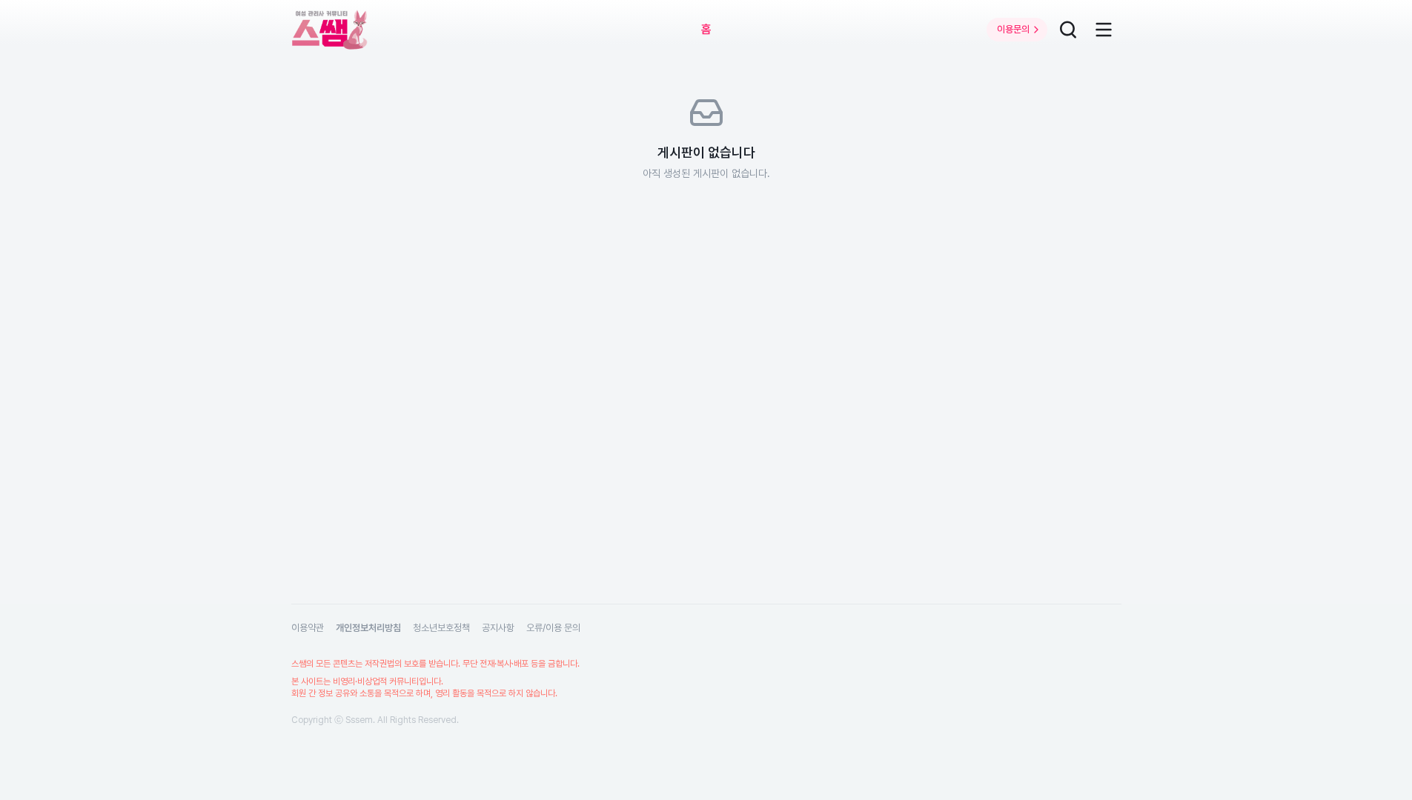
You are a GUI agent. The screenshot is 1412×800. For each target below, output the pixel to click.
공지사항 (498, 627)
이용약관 (307, 627)
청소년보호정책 (441, 627)
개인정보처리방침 (368, 627)
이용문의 (1013, 29)
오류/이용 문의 (553, 627)
